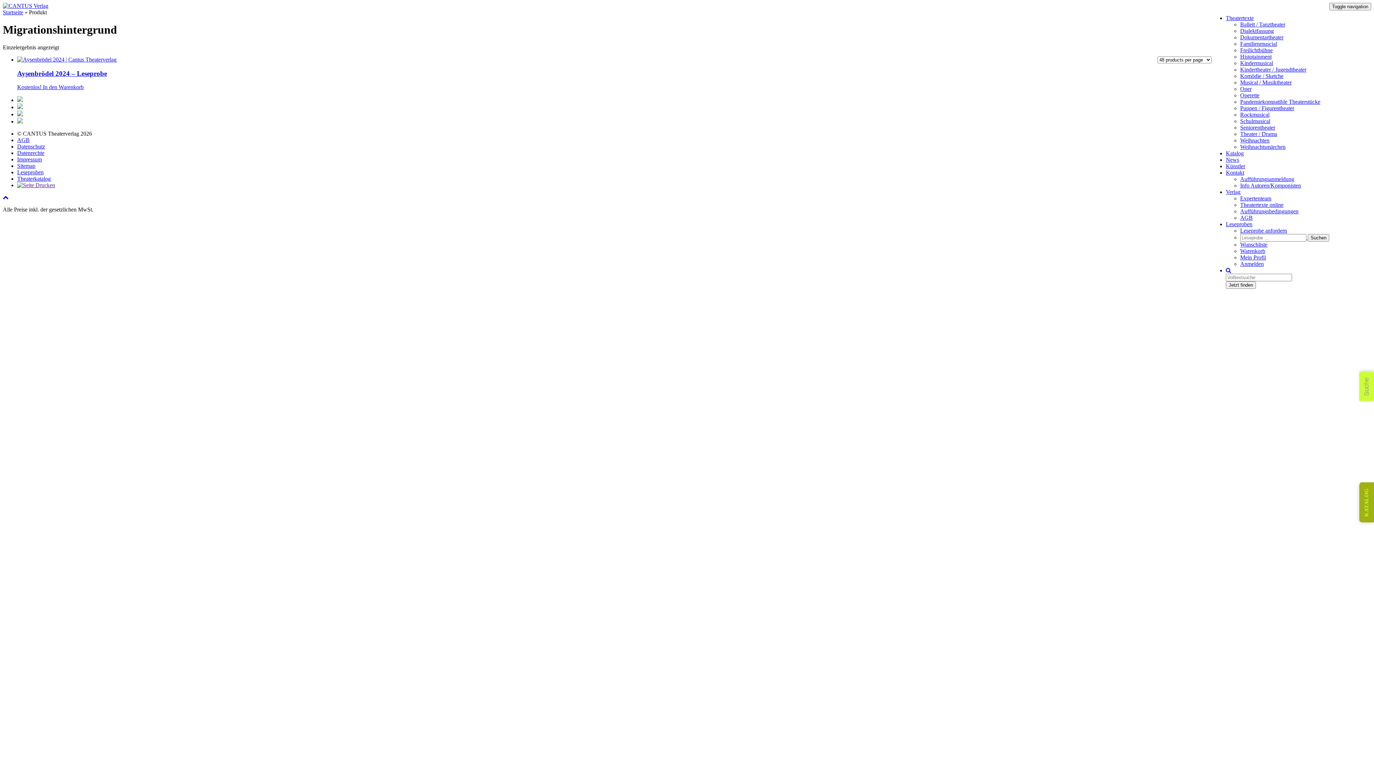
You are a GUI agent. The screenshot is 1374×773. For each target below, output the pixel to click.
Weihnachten (1255, 140)
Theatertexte (1240, 18)
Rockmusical (1255, 115)
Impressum (29, 159)
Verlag (1233, 192)
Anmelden (1252, 264)
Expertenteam (1255, 198)
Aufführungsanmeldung (1267, 179)
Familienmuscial (1258, 44)
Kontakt (1235, 173)
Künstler (1235, 166)
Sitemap (26, 166)
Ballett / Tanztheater (1262, 24)
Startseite (13, 12)
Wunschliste (1253, 245)
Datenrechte (30, 153)
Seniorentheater (1257, 128)
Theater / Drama (1258, 134)
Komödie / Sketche (1261, 76)
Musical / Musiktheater (1266, 82)
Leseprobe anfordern (1263, 231)
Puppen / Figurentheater (1267, 108)
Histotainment (1256, 57)
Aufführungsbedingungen (1269, 211)
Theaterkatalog (34, 179)
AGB (1246, 218)
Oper (1246, 89)
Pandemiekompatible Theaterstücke (1280, 102)
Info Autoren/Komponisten (1270, 186)
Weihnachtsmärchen (1263, 147)
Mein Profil (1253, 257)
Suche (1366, 387)
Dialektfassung (1257, 31)
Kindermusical (1256, 63)
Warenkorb (1252, 251)
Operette (1250, 95)
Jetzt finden (1241, 285)
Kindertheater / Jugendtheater (1273, 70)
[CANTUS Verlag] (25, 6)
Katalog (1235, 153)
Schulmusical (1255, 121)
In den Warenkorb (63, 87)
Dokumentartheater (1261, 37)
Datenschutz (31, 147)
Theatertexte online (1261, 205)
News (1232, 160)
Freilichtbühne (1256, 50)
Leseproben (1239, 224)
